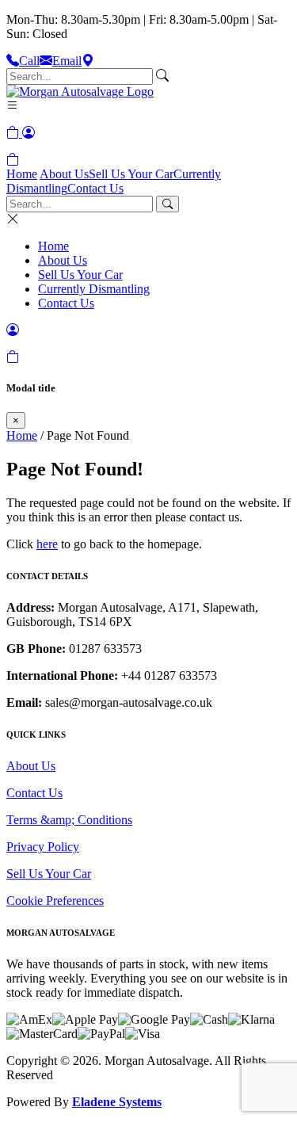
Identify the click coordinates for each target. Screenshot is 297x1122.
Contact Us (95, 188)
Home (21, 174)
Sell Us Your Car (131, 174)
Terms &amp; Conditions (69, 819)
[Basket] (12, 159)
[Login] (28, 132)
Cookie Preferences (55, 900)
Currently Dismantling (94, 289)
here (47, 544)
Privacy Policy (42, 846)
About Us (64, 174)
